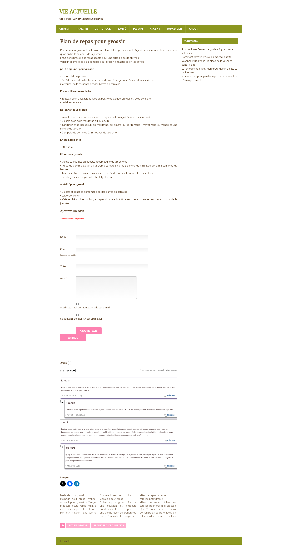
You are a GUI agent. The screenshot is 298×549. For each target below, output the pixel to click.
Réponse (171, 396)
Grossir (64, 28)
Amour (193, 28)
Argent (155, 28)
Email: (64, 249)
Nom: (64, 237)
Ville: (63, 265)
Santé (122, 28)
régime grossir (78, 525)
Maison (138, 28)
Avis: (63, 278)
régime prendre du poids (109, 525)
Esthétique (103, 28)
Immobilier (174, 28)
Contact (64, 541)
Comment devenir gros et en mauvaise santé (206, 57)
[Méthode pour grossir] (80, 504)
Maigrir (82, 28)
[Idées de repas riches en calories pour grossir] (159, 506)
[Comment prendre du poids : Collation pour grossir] (120, 506)
